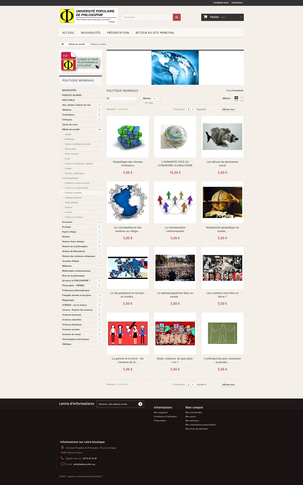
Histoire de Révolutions (73, 251)
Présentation (118, 32)
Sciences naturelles (71, 320)
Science (68, 207)
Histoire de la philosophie (74, 246)
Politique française (73, 197)
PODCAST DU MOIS (72, 95)
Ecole (67, 159)
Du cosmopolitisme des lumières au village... (128, 229)
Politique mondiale (73, 193)
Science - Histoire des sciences (77, 310)
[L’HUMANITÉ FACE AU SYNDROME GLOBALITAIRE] (175, 136)
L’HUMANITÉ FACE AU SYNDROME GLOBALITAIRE (175, 163)
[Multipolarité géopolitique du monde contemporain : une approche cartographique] (222, 202)
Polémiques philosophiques (76, 290)
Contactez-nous (221, 2)
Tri (108, 98)
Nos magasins (161, 412)
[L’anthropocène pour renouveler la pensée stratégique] (222, 333)
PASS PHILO (68, 100)
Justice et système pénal (76, 188)
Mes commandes (193, 412)
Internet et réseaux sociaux (77, 183)
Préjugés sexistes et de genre (76, 295)
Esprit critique (69, 232)
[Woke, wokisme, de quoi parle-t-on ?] (175, 333)
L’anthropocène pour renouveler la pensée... (222, 360)
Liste (242, 101)
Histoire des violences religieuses (78, 256)
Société (68, 212)
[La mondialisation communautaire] (175, 202)
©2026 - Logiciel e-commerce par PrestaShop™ (81, 476)
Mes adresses (192, 420)
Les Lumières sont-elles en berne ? (222, 295)
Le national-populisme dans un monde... (175, 295)
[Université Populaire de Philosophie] (88, 16)
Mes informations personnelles (200, 425)
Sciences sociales (71, 329)
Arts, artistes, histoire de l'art (76, 105)
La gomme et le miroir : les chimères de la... (128, 360)
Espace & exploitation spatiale (78, 163)
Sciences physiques (72, 324)
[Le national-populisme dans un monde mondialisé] (175, 268)
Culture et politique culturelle (77, 144)
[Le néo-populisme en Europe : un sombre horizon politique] (128, 268)
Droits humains (71, 154)
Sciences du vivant (71, 334)
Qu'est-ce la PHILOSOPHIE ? (76, 280)
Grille (236, 101)
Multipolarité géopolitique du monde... (222, 229)
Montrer (147, 98)
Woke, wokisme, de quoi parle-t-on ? (175, 360)
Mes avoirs (190, 416)
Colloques (67, 119)
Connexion (237, 2)
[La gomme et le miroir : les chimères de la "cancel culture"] (128, 333)
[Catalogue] (80, 61)
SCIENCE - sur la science (74, 305)
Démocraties (70, 149)
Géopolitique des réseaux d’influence (128, 163)
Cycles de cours (70, 124)
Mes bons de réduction (196, 429)
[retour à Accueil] (62, 44)
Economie (67, 222)
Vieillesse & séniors (73, 217)
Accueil (68, 32)
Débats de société (70, 129)
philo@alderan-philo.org (84, 464)
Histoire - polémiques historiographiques (73, 175)
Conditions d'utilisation (165, 416)
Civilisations (68, 115)
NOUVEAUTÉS (91, 32)
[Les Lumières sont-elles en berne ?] (222, 268)
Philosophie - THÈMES (73, 285)
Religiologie (68, 300)
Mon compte (194, 407)
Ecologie (66, 227)
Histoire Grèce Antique (73, 241)
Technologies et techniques (75, 339)
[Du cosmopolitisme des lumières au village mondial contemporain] (128, 202)
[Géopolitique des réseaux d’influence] (128, 136)
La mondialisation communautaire (175, 229)
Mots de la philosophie (73, 276)
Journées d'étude (70, 261)
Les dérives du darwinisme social (222, 163)
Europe (67, 168)
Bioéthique (69, 139)
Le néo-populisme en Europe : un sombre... (127, 295)
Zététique (66, 344)
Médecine (66, 266)
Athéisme (66, 110)
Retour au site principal (155, 32)
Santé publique (71, 202)
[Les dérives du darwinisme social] (222, 136)
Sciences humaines (71, 315)
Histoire (66, 236)
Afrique (67, 134)
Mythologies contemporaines (76, 271)
